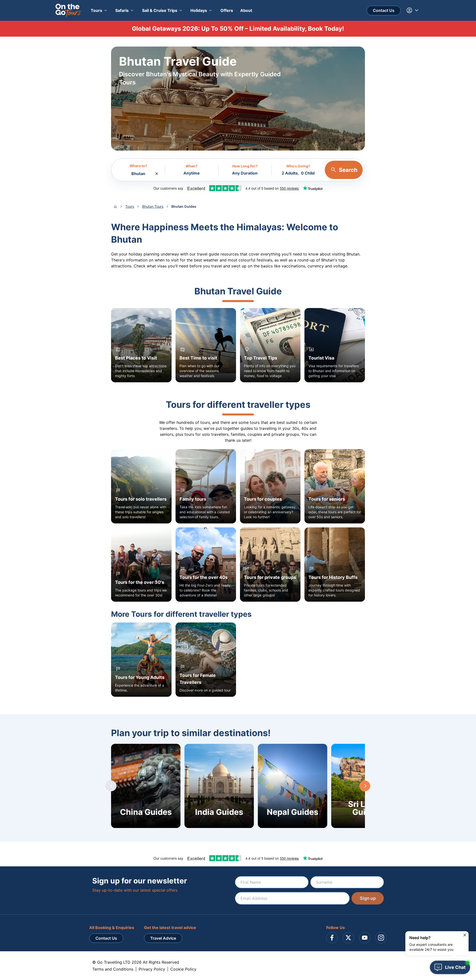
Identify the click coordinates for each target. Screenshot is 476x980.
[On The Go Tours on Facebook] (332, 937)
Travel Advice (163, 938)
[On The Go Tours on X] (348, 937)
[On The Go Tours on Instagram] (381, 937)
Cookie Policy (183, 969)
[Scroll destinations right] (364, 785)
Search (348, 170)
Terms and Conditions (112, 969)
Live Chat (455, 967)
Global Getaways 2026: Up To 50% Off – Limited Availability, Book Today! (238, 28)
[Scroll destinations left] (111, 785)
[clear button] (157, 172)
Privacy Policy (152, 969)
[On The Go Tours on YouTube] (364, 937)
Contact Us (383, 10)
